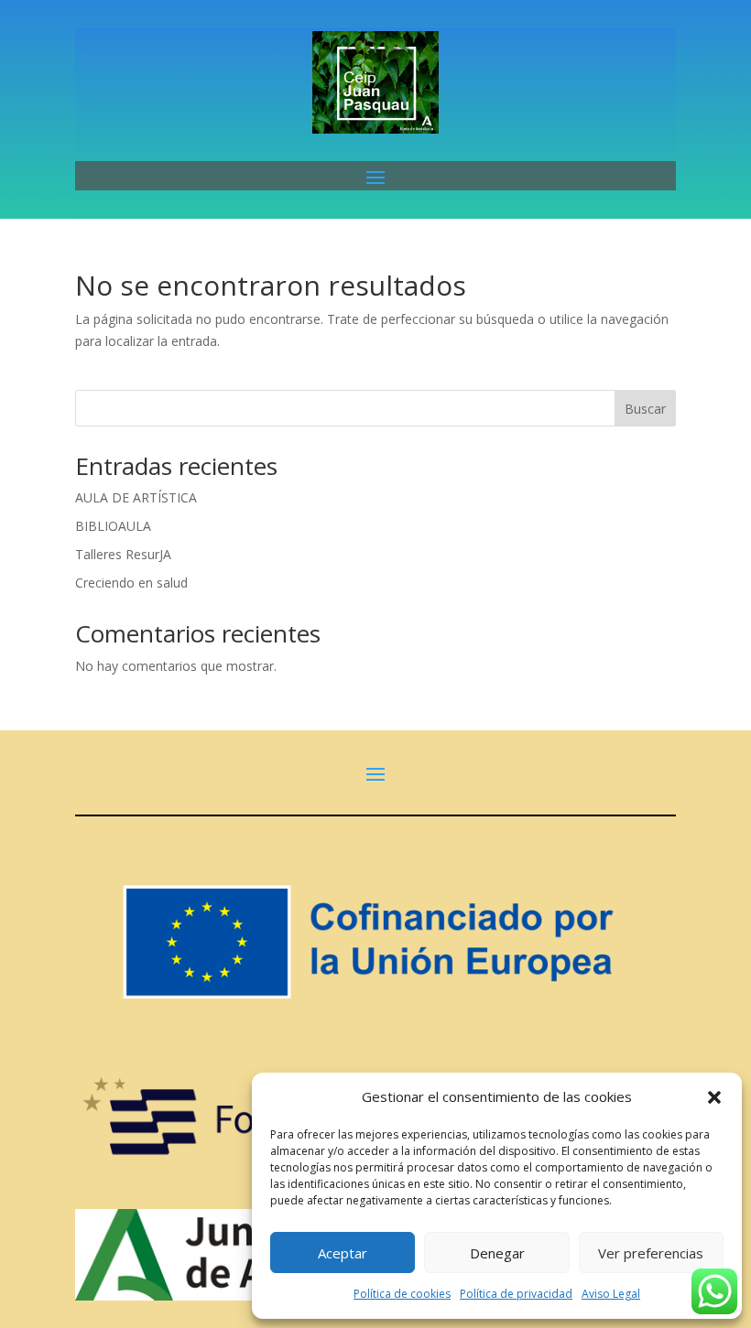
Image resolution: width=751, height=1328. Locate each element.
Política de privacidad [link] (516, 1293)
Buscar (645, 408)
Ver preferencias (650, 1253)
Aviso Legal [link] (611, 1293)
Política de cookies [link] (402, 1293)
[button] (714, 1097)
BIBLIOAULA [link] (113, 525)
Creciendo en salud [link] (131, 582)
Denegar (497, 1253)
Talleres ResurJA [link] (123, 554)
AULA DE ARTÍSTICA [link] (136, 497)
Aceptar (342, 1253)
